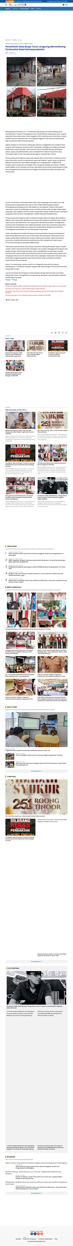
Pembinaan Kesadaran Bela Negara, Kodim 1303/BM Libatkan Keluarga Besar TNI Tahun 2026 (37, 567)
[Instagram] (38, 1233)
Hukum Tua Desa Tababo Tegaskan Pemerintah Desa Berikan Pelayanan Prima (51, 675)
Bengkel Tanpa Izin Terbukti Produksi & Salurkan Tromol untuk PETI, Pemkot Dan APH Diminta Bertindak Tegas (36, 574)
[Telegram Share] (62, 332)
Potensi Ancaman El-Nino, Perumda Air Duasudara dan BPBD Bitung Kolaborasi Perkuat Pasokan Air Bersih (50, 1147)
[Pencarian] (67, 4)
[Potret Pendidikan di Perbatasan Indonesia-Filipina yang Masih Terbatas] (9, 756)
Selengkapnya (36, 771)
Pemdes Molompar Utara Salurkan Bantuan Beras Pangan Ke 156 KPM (27, 295)
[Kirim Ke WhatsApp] (66, 332)
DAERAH (7, 44)
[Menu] (6, 4)
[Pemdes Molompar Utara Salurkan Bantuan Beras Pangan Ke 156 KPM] (15, 365)
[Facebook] (31, 1233)
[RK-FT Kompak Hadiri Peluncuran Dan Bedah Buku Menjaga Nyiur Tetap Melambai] (20, 664)
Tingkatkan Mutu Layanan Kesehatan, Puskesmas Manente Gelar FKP (27, 750)
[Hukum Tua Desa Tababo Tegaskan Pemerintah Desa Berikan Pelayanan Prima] (53, 664)
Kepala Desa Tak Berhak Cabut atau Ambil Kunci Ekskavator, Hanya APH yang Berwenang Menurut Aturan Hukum (38, 581)
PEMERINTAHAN (27, 44)
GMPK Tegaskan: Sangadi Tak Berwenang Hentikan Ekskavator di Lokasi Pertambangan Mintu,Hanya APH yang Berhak (37, 561)
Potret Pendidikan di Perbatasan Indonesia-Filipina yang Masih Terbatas (39, 755)
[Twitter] (35, 1233)
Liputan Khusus (15, 44)
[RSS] (41, 1233)
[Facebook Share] (52, 332)
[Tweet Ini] (55, 332)
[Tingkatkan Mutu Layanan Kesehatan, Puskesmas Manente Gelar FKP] (36, 729)
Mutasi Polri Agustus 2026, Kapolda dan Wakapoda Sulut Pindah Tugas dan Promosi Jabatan (35, 286)
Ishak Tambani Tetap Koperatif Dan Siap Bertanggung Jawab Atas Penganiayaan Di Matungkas (36, 554)
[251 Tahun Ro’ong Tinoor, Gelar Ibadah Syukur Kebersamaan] (36, 345)
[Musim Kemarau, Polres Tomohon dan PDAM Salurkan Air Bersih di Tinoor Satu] (53, 885)
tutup (25, 1237)
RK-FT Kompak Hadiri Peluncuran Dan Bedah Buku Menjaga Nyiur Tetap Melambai (19, 675)
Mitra (21, 44)
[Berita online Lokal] (17, 4)
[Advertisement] (36, 24)
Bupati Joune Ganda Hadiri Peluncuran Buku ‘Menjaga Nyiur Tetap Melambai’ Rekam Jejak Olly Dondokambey (52, 651)
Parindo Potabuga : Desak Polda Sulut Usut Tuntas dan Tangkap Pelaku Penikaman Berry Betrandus (39, 1177)
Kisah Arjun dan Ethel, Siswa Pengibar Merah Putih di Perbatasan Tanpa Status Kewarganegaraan (41, 764)
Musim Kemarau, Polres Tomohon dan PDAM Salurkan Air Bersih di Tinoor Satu (52, 954)
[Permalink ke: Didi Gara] (6, 53)
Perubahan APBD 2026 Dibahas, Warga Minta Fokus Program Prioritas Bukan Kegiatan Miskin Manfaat (52, 497)
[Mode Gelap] (64, 4)
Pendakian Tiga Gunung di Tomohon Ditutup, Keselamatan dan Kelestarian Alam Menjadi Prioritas (43, 1)
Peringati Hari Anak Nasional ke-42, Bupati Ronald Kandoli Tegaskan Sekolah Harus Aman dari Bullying (19, 497)
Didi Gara (11, 52)
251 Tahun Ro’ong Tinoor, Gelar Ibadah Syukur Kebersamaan (25, 288)
